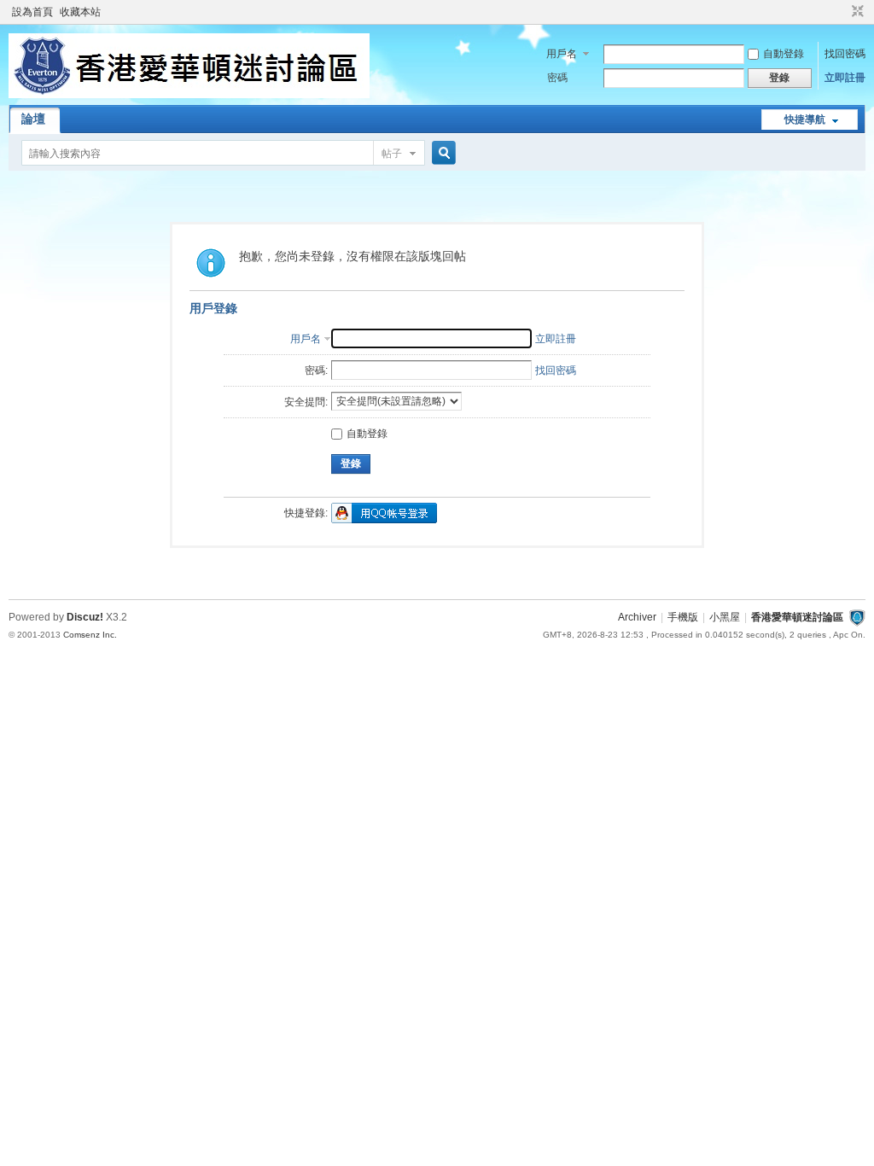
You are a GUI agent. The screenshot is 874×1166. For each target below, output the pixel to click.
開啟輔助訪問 (841, 12)
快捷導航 (804, 119)
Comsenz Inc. (90, 634)
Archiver (637, 617)
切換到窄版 (855, 12)
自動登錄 (783, 54)
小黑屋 (724, 617)
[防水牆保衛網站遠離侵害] (856, 617)
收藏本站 (80, 12)
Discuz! (85, 617)
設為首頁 (32, 12)
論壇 (33, 118)
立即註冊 (844, 78)
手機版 (682, 617)
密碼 (557, 78)
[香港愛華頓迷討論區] (189, 95)
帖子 (392, 154)
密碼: (316, 370)
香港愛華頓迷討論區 (797, 617)
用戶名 (561, 54)
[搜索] (441, 153)
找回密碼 (844, 54)
